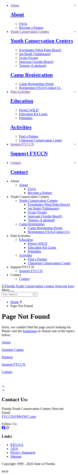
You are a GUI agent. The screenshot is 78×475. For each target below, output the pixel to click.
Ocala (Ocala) (28, 58)
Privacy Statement (22, 452)
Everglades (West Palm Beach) (40, 50)
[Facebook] (4, 428)
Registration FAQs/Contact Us (40, 88)
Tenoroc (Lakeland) (32, 65)
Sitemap (15, 456)
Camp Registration (31, 75)
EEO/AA (16, 445)
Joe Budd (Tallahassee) (35, 54)
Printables (25, 118)
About (17, 14)
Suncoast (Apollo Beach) (36, 62)
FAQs (23, 24)
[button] (14, 5)
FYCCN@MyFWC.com (19, 416)
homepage (30, 331)
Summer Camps (13, 350)
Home (14, 302)
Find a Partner (28, 136)
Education (21, 101)
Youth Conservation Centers (41, 41)
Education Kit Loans (33, 114)
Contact (19, 172)
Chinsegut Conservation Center (40, 140)
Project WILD (29, 110)
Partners (7, 357)
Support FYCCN (29, 153)
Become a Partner (31, 28)
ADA (14, 448)
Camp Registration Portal (36, 84)
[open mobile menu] (12, 291)
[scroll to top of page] (3, 390)
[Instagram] (7, 428)
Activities (20, 127)
